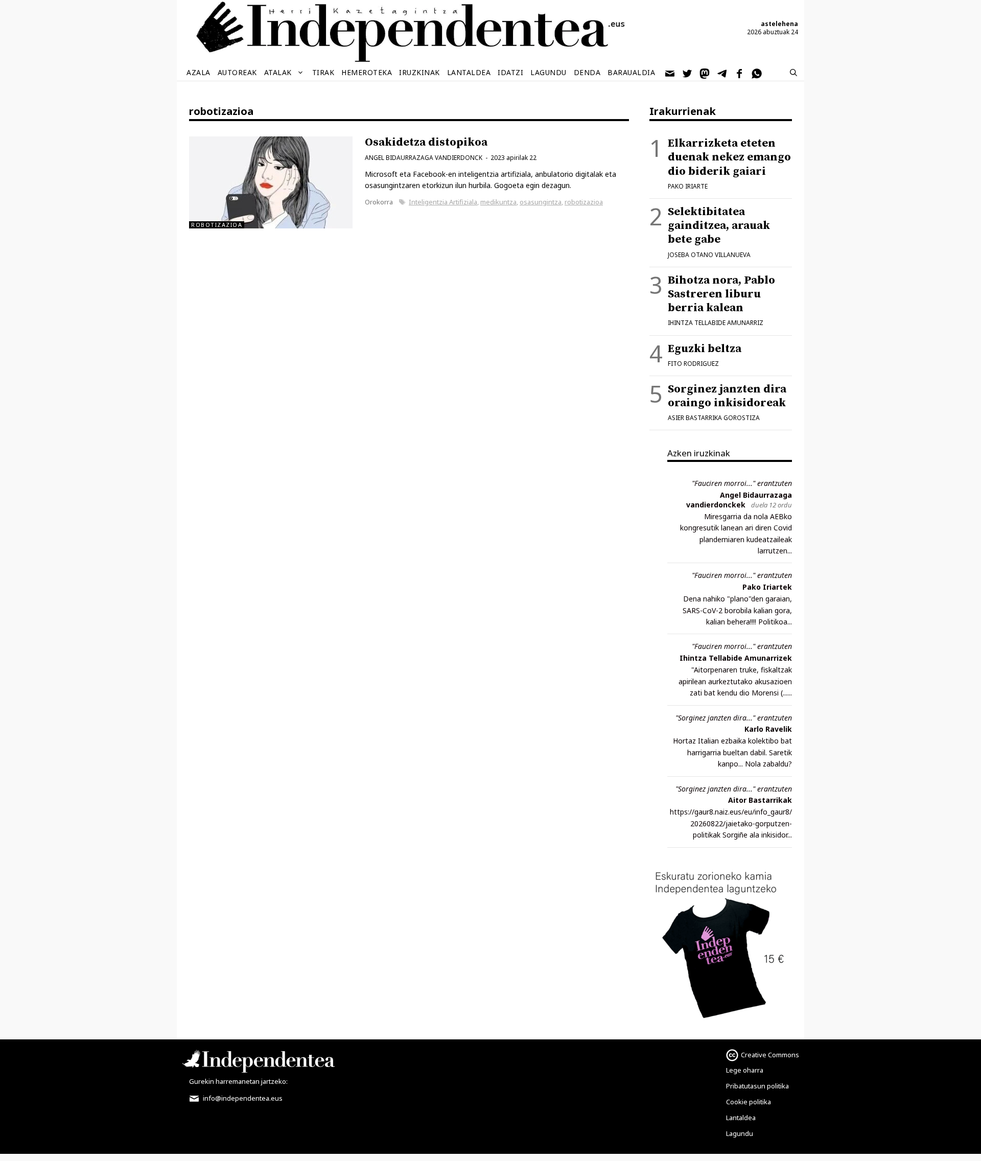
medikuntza (498, 201)
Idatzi (510, 72)
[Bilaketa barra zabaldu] (793, 72)
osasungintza (541, 201)
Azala (198, 72)
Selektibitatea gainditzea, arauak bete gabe (719, 225)
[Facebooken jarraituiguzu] (739, 72)
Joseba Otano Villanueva (709, 254)
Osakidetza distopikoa (426, 142)
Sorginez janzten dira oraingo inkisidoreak (727, 396)
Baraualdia (631, 72)
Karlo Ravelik (768, 729)
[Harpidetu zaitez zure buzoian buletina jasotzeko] (670, 72)
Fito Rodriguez (693, 363)
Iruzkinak (419, 72)
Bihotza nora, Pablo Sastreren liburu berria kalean (721, 294)
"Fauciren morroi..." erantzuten (742, 483)
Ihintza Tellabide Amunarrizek (736, 658)
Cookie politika (748, 1101)
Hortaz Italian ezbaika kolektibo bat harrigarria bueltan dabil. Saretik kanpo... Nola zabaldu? (732, 752)
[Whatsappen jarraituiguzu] (757, 72)
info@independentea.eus (242, 1098)
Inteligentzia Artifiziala (443, 201)
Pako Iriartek (767, 587)
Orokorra (379, 201)
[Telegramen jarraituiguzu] (722, 72)
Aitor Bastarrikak (760, 800)
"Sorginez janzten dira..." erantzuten (733, 718)
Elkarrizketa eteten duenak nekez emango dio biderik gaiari (729, 157)
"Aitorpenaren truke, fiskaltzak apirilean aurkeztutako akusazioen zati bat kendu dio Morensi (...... (735, 681)
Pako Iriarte (688, 186)
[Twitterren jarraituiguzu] (687, 72)
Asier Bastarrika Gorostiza (714, 417)
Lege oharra (744, 1070)
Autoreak (237, 72)
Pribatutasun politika (757, 1085)
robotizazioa (584, 201)
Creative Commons (770, 1054)
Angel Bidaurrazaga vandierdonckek (739, 499)
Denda (587, 72)
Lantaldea (469, 72)
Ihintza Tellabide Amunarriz (715, 322)
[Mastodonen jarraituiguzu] (705, 72)
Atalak (278, 72)
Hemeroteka (366, 72)
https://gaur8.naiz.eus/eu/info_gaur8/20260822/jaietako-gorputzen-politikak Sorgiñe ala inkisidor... (731, 823)
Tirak (323, 72)
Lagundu (548, 72)
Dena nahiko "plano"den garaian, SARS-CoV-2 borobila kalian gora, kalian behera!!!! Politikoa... (737, 610)
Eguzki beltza (704, 349)
